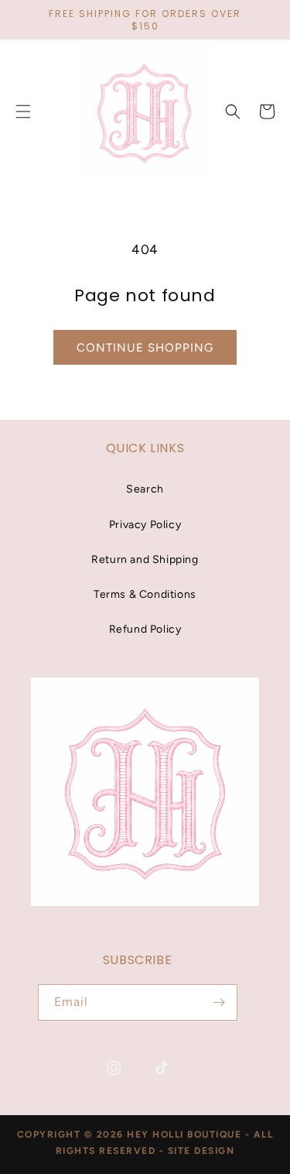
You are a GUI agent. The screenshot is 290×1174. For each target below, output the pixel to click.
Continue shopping (145, 348)
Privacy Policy (145, 524)
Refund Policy (145, 629)
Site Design (201, 1150)
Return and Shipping (144, 559)
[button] (233, 111)
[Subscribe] (220, 1002)
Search (145, 489)
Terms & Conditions (145, 594)
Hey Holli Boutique (186, 1134)
